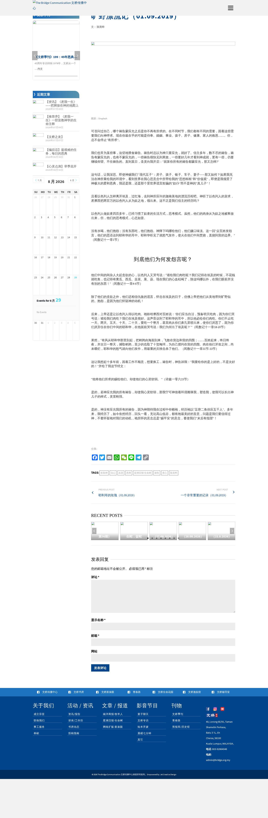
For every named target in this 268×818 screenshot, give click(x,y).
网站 (94, 651)
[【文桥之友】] (38, 138)
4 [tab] (161, 538)
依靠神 (104, 472)
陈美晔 (173, 472)
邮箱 (95, 636)
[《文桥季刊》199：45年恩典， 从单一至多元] (56, 35)
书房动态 (73, 726)
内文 (40, 68)
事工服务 (39, 726)
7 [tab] (174, 538)
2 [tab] (152, 538)
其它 (140, 739)
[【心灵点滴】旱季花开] (38, 168)
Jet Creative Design (168, 774)
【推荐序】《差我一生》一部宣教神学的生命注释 (61, 120)
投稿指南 (73, 733)
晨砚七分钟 (144, 733)
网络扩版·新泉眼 (113, 726)
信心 (113, 472)
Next (232, 531)
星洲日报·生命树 (142, 472)
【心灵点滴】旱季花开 (61, 166)
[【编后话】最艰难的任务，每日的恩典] (38, 153)
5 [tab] (165, 538)
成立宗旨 (39, 714)
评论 (95, 577)
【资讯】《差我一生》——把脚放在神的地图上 (62, 103)
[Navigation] (230, 8)
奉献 (36, 733)
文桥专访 (143, 720)
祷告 (156, 472)
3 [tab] (156, 538)
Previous (94, 531)
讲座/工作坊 (75, 720)
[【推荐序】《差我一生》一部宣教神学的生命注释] (38, 120)
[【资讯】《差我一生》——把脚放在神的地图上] (38, 105)
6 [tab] (170, 538)
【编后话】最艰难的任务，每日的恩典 (61, 151)
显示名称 (98, 620)
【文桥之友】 (55, 137)
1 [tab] (148, 538)
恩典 (128, 472)
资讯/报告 (74, 714)
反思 (121, 472)
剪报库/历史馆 (181, 726)
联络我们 (39, 720)
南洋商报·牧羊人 (113, 714)
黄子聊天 (143, 714)
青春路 (176, 720)
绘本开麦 (143, 726)
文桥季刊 (177, 714)
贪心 (164, 472)
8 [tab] (178, 538)
